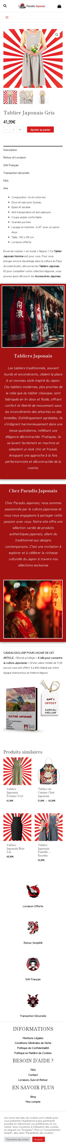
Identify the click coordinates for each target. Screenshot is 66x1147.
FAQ (33, 1070)
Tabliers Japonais (49, 266)
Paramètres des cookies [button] (17, 1139)
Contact (33, 1075)
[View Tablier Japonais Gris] (10, 97)
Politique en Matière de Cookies (33, 1053)
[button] (5, 6)
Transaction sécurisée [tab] (16, 173)
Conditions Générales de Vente (33, 1043)
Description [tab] (10, 150)
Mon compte (33, 1101)
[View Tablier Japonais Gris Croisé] (26, 97)
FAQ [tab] (5, 180)
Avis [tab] (5, 188)
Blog (33, 1096)
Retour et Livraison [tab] (14, 157)
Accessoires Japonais (48, 276)
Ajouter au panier (40, 129)
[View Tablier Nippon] (42, 97)
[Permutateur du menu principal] (6, 17)
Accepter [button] (38, 1139)
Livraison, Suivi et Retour (33, 1080)
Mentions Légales (33, 1038)
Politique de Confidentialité (33, 1048)
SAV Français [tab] (11, 165)
